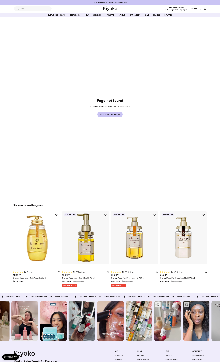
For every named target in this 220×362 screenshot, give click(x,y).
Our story (140, 355)
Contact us (168, 355)
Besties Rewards (143, 359)
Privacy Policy (197, 359)
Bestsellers (118, 359)
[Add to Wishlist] (59, 272)
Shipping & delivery (171, 359)
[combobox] (33, 8)
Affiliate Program (198, 355)
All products (119, 355)
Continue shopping (110, 114)
